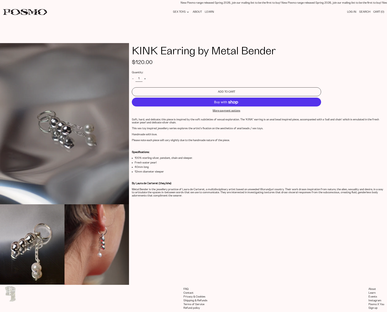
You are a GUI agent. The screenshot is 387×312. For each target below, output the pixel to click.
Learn (372, 292)
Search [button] (364, 11)
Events (372, 296)
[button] (64, 123)
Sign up (373, 308)
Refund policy (191, 308)
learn (209, 11)
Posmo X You (376, 304)
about (197, 11)
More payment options (226, 111)
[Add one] (145, 78)
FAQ (186, 289)
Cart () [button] (378, 11)
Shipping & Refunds (195, 300)
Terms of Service (193, 304)
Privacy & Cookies (194, 296)
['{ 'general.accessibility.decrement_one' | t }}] (132, 78)
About (372, 289)
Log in (351, 11)
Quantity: (137, 72)
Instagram (374, 300)
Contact (188, 292)
